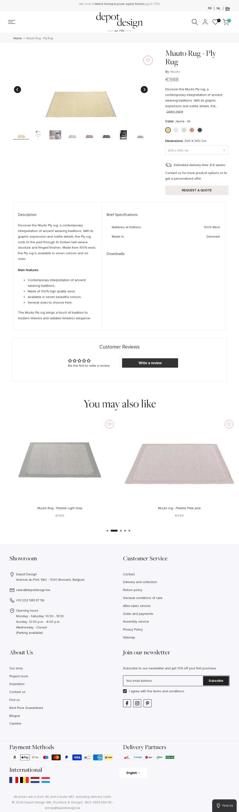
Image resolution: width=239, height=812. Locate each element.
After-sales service (137, 606)
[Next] (144, 89)
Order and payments (138, 614)
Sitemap (129, 637)
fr (210, 8)
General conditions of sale (142, 598)
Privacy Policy (133, 629)
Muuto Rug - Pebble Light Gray (59, 508)
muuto (175, 72)
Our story (16, 668)
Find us (14, 700)
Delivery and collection (140, 582)
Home (17, 38)
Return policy (132, 590)
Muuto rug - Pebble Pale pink (179, 508)
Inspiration (17, 684)
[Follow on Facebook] (127, 703)
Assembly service (136, 622)
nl (219, 8)
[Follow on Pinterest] (147, 703)
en (227, 8)
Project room (18, 676)
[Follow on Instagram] (137, 703)
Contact (129, 574)
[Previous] (17, 89)
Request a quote (197, 190)
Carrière (15, 723)
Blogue (14, 716)
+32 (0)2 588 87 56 (30, 600)
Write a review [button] (150, 363)
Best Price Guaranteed (26, 708)
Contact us (17, 692)
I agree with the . (157, 691)
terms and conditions (168, 691)
